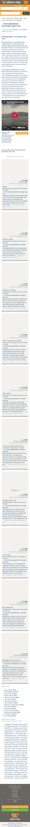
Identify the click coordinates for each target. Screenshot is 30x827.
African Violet (7, 239)
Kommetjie (17, 46)
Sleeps (24, 6)
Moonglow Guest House (11, 660)
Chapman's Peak (12, 697)
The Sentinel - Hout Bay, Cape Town (17, 744)
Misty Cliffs (10, 706)
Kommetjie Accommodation (14, 20)
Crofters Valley (11, 710)
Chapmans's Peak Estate (14, 705)
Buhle (4, 187)
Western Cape (18, 18)
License (10, 31)
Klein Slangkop (11, 692)
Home (3, 18)
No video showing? (22, 133)
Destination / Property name (7, 6)
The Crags (6, 555)
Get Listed (15, 789)
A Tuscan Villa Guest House (13, 446)
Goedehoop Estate (12, 712)
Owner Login (15, 810)
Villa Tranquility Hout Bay (11, 341)
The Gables (6, 393)
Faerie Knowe (11, 703)
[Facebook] (14, 801)
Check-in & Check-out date (7, 11)
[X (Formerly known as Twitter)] (16, 801)
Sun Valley (10, 716)
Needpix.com (5, 31)
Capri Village (11, 701)
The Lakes (10, 699)
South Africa (9, 18)
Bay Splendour (7, 608)
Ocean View (11, 693)
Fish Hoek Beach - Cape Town (16, 776)
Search (26, 13)
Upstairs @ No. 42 (9, 500)
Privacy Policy (15, 796)
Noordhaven (11, 714)
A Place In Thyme (9, 290)
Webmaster (15, 791)
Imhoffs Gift (11, 695)
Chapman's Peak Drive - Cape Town (17, 759)
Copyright (15, 793)
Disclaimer (15, 795)
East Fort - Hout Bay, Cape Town (16, 757)
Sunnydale (10, 708)
